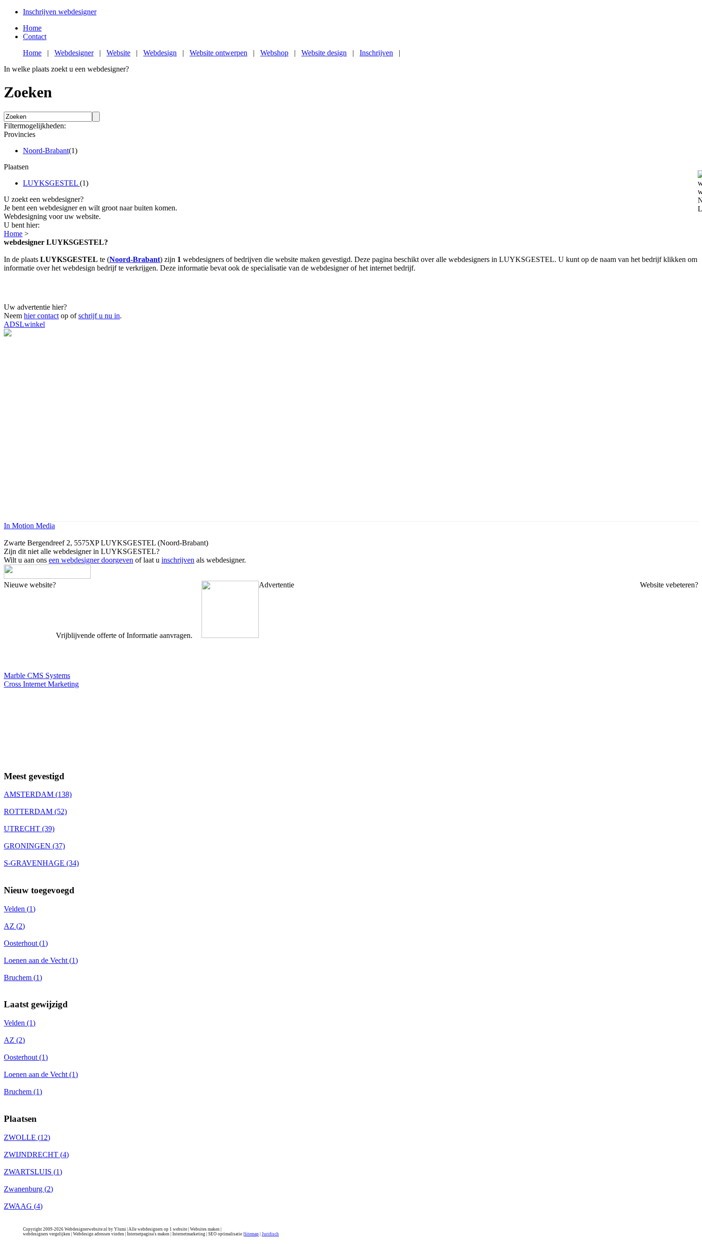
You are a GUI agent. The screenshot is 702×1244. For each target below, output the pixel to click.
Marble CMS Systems (37, 675)
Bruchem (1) (23, 977)
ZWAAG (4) (23, 1206)
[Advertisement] (351, 286)
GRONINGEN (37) (34, 846)
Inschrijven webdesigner (59, 12)
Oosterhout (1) (26, 943)
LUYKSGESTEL (51, 183)
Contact (34, 36)
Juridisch (270, 1234)
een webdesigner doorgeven (91, 560)
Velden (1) (19, 909)
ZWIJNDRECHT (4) (36, 1154)
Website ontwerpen (218, 53)
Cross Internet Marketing (41, 684)
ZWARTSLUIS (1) (33, 1172)
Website (118, 53)
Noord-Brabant (46, 150)
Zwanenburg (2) (28, 1189)
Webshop (274, 53)
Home (32, 28)
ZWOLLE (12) (27, 1137)
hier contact (41, 316)
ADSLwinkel (24, 324)
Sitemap (251, 1234)
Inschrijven (376, 53)
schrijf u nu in (99, 316)
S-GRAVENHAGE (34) (41, 863)
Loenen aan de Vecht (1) (41, 960)
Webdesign (160, 53)
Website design (324, 53)
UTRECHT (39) (29, 829)
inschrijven (177, 560)
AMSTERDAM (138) (38, 794)
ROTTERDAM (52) (35, 811)
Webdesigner (74, 53)
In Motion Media (29, 526)
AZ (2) (14, 926)
